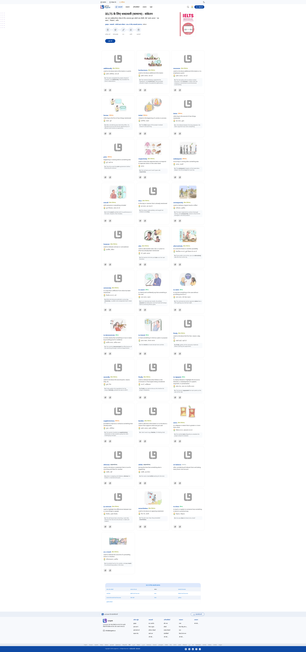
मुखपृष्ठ (107, 24)
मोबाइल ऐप (113, 2)
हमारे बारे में (135, 626)
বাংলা (193, 644)
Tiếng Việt (124, 644)
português (160, 644)
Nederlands (198, 644)
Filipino (138, 644)
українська (118, 644)
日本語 (166, 644)
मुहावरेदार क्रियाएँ (109, 601)
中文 (171, 644)
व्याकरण (181, 620)
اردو (189, 644)
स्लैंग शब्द (166, 623)
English (85, 644)
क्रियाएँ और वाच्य (182, 633)
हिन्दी (129, 644)
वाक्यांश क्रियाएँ (167, 630)
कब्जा (155, 593)
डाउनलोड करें (199, 614)
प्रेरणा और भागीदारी (110, 589)
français (91, 644)
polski (179, 644)
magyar (220, 644)
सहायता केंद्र (135, 633)
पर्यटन (155, 597)
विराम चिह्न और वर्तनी (183, 626)
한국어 (175, 644)
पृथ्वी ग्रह (179, 597)
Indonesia (149, 644)
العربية (133, 644)
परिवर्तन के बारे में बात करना (183, 593)
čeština (209, 644)
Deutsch (155, 644)
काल (180, 630)
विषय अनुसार (151, 626)
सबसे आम (151, 633)
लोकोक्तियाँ (166, 633)
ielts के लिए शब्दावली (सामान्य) (134, 24)
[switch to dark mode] (204, 2)
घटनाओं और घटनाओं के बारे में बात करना (114, 597)
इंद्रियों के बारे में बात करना (134, 593)
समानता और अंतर (133, 589)
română (215, 644)
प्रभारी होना (108, 593)
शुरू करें (110, 41)
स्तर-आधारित (151, 623)
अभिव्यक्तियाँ (167, 620)
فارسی (143, 644)
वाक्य (180, 623)
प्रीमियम (123, 2)
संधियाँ (165, 626)
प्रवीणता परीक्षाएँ (152, 630)
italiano (106, 644)
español (96, 644)
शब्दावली (112, 24)
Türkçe (101, 644)
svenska (204, 644)
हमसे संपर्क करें (136, 630)
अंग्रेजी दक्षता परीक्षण (120, 24)
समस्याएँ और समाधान (182, 589)
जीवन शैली (132, 597)
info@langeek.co (111, 630)
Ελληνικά (185, 644)
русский (112, 644)
